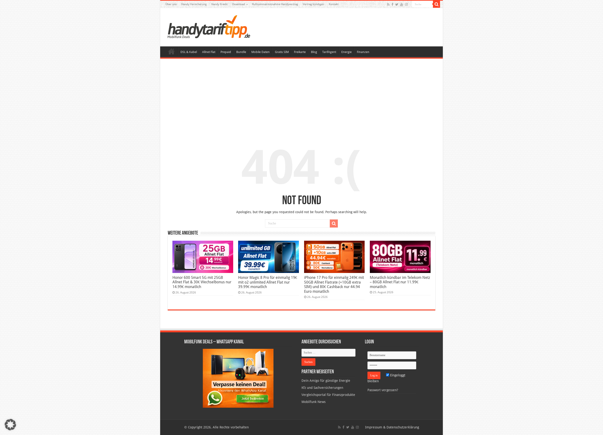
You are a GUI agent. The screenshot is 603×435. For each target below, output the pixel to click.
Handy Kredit (219, 4)
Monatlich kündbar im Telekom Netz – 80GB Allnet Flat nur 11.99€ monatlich (400, 282)
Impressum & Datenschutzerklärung (392, 427)
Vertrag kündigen (313, 4)
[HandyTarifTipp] (208, 26)
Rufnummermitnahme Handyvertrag (275, 4)
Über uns (171, 4)
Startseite (171, 51)
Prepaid (225, 52)
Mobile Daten (260, 52)
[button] (436, 4)
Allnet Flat (208, 52)
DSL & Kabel (188, 52)
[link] (238, 378)
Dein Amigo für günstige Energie (326, 380)
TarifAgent (329, 52)
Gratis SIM (282, 52)
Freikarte (300, 52)
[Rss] (388, 4)
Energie (346, 52)
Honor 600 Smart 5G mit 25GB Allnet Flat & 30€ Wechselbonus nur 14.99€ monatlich (201, 282)
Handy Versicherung (194, 4)
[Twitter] (397, 4)
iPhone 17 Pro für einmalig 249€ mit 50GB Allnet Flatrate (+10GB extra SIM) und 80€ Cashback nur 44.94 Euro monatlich (334, 284)
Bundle (241, 52)
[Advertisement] (301, 97)
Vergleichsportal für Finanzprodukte (328, 395)
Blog (314, 52)
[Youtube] (401, 4)
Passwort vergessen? (382, 390)
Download (238, 4)
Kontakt (333, 4)
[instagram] (406, 4)
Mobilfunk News (314, 402)
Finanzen (363, 52)
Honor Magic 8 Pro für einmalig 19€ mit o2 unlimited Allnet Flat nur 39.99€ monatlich (267, 282)
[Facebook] (392, 4)
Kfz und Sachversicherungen (322, 388)
